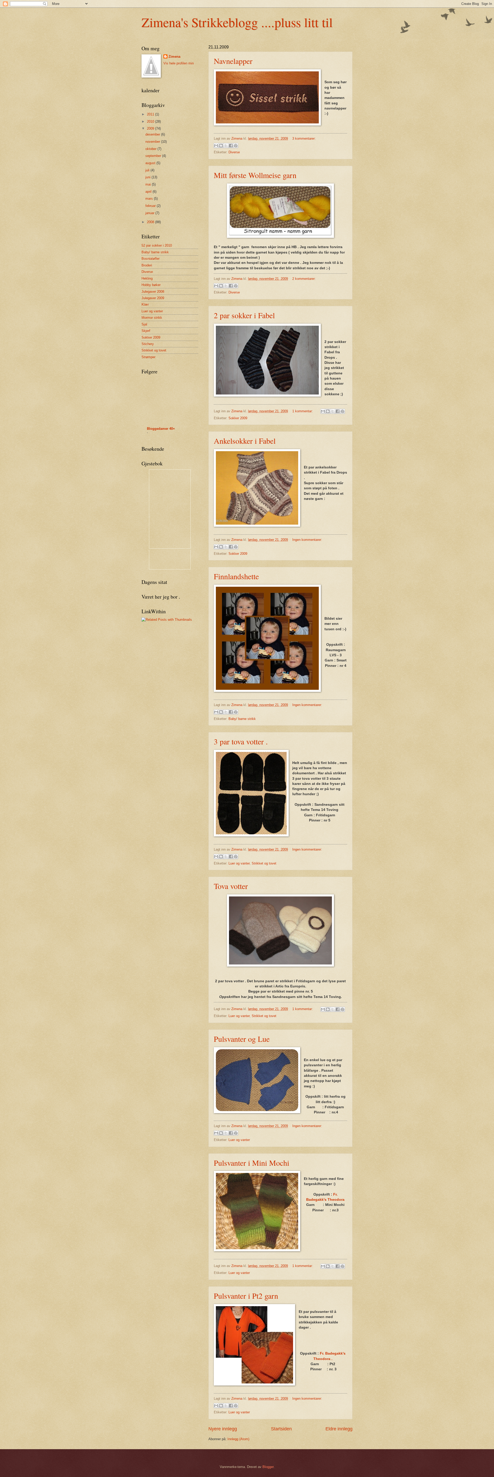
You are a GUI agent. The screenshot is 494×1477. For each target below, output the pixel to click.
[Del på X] (225, 145)
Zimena (174, 56)
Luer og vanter (239, 863)
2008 (151, 222)
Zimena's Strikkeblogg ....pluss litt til (237, 22)
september (153, 156)
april (149, 192)
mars (149, 198)
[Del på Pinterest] (235, 145)
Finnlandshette (236, 576)
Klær (145, 304)
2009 (151, 128)
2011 (151, 114)
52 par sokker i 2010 (157, 245)
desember (153, 134)
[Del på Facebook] (230, 145)
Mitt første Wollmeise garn (255, 175)
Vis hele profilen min (178, 63)
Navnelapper (233, 61)
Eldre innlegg (338, 1428)
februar (151, 206)
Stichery (148, 344)
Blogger (268, 1467)
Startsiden (281, 1428)
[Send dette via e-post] (216, 145)
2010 (151, 121)
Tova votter (231, 886)
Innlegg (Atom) (238, 1439)
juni (148, 177)
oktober (151, 149)
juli (148, 170)
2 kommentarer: (304, 279)
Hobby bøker (151, 285)
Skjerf (146, 331)
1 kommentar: (303, 411)
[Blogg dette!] (221, 145)
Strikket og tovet (264, 863)
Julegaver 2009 (153, 298)
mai (148, 184)
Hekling (147, 278)
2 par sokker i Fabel (244, 315)
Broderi (147, 265)
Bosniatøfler (151, 259)
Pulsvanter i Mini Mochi (251, 1162)
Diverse (234, 152)
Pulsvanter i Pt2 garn (246, 1295)
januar (150, 213)
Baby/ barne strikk (242, 719)
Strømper (148, 357)
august (150, 163)
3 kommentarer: (304, 138)
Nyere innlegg (222, 1428)
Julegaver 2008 (153, 291)
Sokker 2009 (237, 418)
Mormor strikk (152, 318)
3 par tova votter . (241, 741)
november (153, 142)
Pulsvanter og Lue (242, 1039)
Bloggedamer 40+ (161, 429)
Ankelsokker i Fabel (245, 440)
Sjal (144, 324)
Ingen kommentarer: (307, 540)
